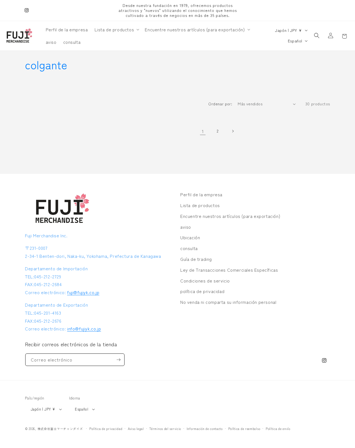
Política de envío (278, 428)
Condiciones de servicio (205, 280)
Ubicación (190, 237)
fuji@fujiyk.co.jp (83, 292)
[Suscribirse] (118, 359)
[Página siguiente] (233, 131)
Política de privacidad (105, 428)
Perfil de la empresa (201, 194)
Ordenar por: (220, 103)
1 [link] (203, 131)
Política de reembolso (244, 428)
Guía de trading (196, 259)
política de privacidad (202, 291)
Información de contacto (205, 428)
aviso (185, 226)
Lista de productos (200, 205)
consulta (189, 248)
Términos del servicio (165, 428)
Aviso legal (136, 428)
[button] (116, 29)
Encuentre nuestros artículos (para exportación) (230, 216)
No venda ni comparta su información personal (228, 302)
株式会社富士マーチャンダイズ (60, 428)
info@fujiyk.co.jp (84, 328)
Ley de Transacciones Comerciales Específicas (229, 269)
